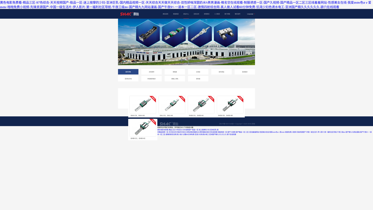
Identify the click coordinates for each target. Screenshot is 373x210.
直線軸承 (245, 72)
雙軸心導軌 (174, 79)
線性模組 (221, 72)
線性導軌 (128, 72)
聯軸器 (175, 72)
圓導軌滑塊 (128, 79)
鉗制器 (198, 79)
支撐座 (198, 72)
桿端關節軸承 (151, 79)
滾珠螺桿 (151, 72)
